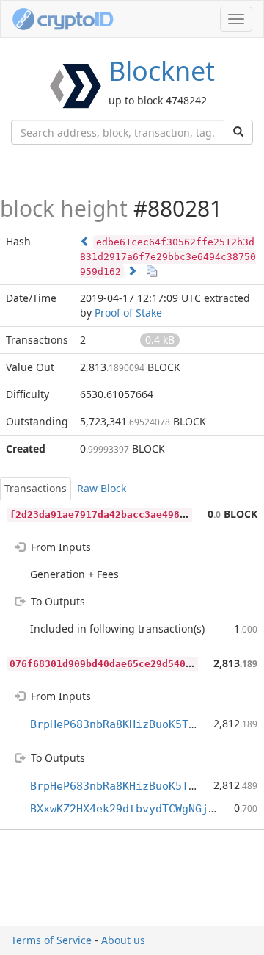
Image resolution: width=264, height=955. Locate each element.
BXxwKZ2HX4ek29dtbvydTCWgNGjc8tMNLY (142, 808)
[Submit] (238, 132)
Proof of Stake (128, 313)
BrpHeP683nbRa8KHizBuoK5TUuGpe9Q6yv (142, 724)
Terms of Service (51, 940)
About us (123, 940)
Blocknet (162, 71)
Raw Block (101, 488)
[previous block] (85, 241)
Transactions (35, 488)
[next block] (132, 271)
